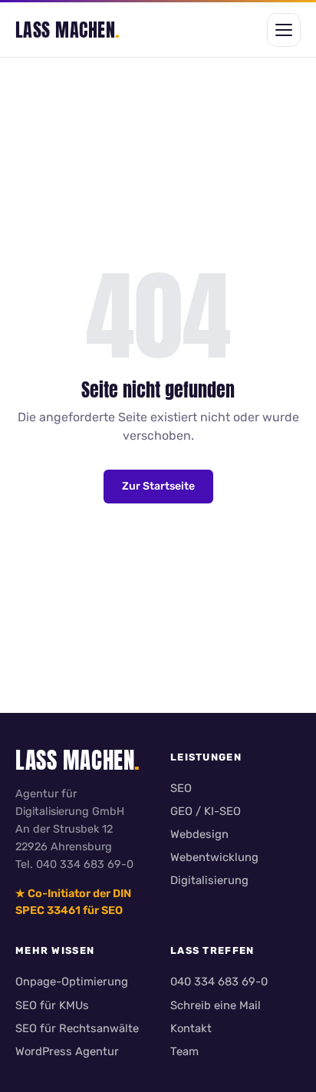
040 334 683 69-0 (219, 981)
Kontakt (191, 1028)
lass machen (67, 30)
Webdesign (199, 834)
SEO (181, 788)
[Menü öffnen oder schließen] (284, 30)
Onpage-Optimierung (71, 981)
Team (184, 1051)
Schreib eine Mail (215, 1005)
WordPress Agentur (67, 1051)
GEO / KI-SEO (205, 811)
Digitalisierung (209, 880)
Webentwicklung (214, 857)
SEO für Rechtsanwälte (77, 1028)
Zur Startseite (158, 486)
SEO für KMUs (52, 1005)
